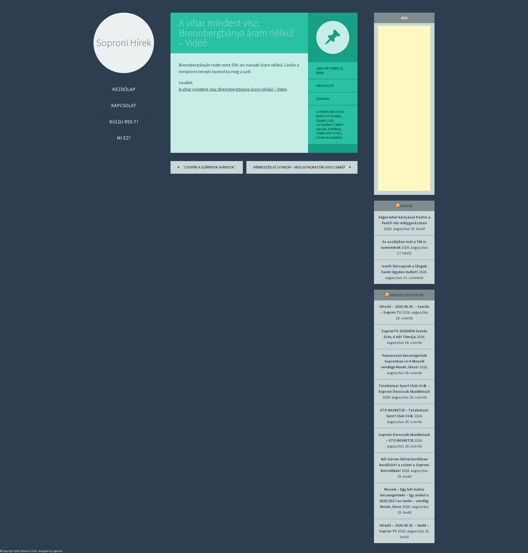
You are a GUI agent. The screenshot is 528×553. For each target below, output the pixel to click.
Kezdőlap (123, 89)
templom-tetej (328, 133)
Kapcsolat (123, 105)
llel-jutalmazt (325, 122)
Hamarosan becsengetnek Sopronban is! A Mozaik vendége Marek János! (404, 361)
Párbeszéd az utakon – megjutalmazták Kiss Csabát (299, 167)
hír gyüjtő (325, 86)
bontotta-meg (328, 116)
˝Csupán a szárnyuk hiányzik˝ (209, 167)
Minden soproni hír (407, 294)
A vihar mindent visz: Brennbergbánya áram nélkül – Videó (236, 33)
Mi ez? (124, 138)
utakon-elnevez (329, 138)
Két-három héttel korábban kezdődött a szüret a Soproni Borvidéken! (404, 465)
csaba (321, 120)
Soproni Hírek (123, 43)
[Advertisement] (404, 108)
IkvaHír (406, 205)
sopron (322, 99)
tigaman (58, 551)
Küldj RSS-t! (123, 121)
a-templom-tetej (330, 112)
